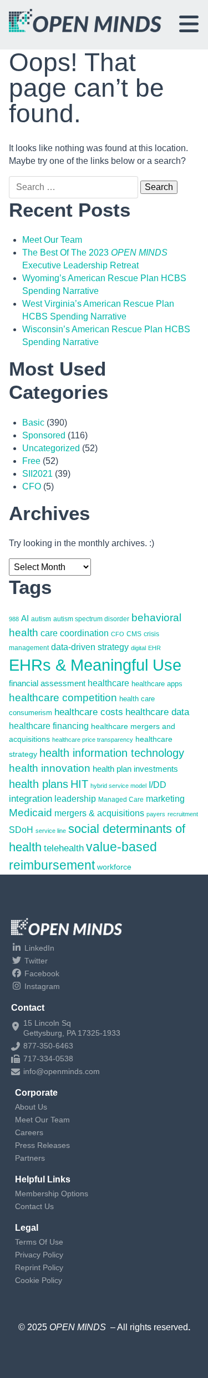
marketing (165, 798)
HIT (79, 784)
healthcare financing (49, 726)
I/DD (157, 785)
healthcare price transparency (92, 739)
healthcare (108, 683)
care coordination (74, 633)
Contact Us (34, 1206)
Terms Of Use (39, 1241)
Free (31, 461)
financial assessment (47, 683)
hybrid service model (118, 785)
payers (155, 814)
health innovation (49, 768)
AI (25, 618)
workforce (114, 866)
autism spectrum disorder (91, 619)
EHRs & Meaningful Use (95, 665)
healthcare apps (156, 684)
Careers (29, 1132)
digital (138, 648)
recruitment (183, 814)
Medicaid (30, 812)
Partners (30, 1158)
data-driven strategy (90, 647)
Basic (33, 422)
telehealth (64, 847)
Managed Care (121, 799)
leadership (75, 798)
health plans (38, 784)
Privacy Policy (39, 1254)
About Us (31, 1106)
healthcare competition (63, 697)
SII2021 (37, 473)
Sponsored (43, 435)
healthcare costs (88, 712)
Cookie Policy (38, 1280)
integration (30, 798)
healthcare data (157, 711)
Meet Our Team (52, 239)
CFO (31, 486)
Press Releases (42, 1145)
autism (41, 619)
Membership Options (51, 1193)
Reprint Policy (39, 1267)
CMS (133, 634)
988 (14, 619)
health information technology (111, 753)
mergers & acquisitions (99, 813)
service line (50, 830)
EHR (154, 648)
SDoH (21, 830)
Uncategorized (51, 448)
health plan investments (135, 769)
